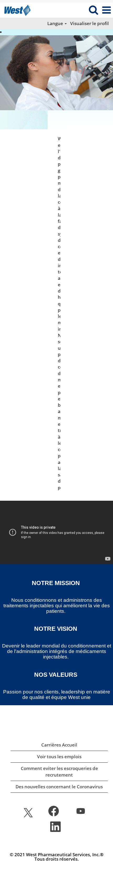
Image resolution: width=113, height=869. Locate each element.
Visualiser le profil (89, 23)
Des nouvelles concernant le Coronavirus (59, 787)
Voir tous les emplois (59, 757)
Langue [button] (55, 23)
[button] (106, 10)
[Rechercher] (93, 10)
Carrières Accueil (59, 745)
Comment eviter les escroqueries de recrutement (59, 771)
